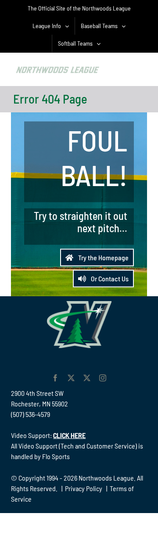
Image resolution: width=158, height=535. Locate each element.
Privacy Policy (83, 488)
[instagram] (102, 377)
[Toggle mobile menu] (140, 68)
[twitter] (71, 377)
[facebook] (55, 377)
